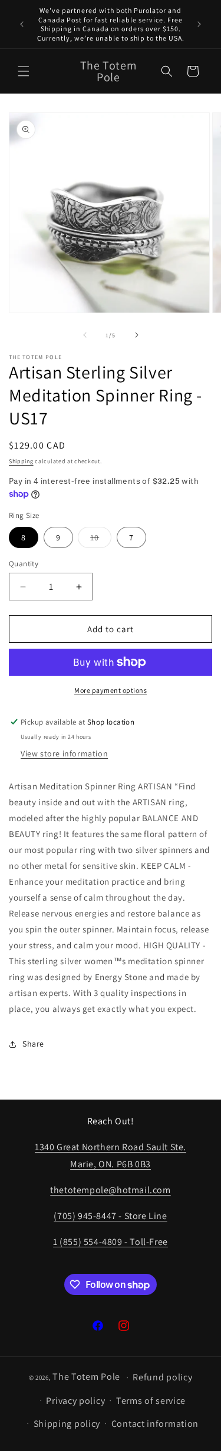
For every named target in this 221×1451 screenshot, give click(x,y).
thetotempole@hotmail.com (110, 1190)
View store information (64, 753)
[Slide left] (85, 335)
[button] (24, 71)
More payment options (110, 690)
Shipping (21, 461)
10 (100, 540)
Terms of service (151, 1400)
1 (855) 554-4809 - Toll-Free (110, 1242)
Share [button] (33, 1043)
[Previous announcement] (22, 24)
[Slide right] (137, 335)
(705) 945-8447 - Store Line (110, 1216)
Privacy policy (75, 1400)
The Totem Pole (86, 1376)
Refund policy (162, 1377)
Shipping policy (67, 1423)
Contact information (155, 1423)
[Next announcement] (199, 24)
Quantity (23, 564)
